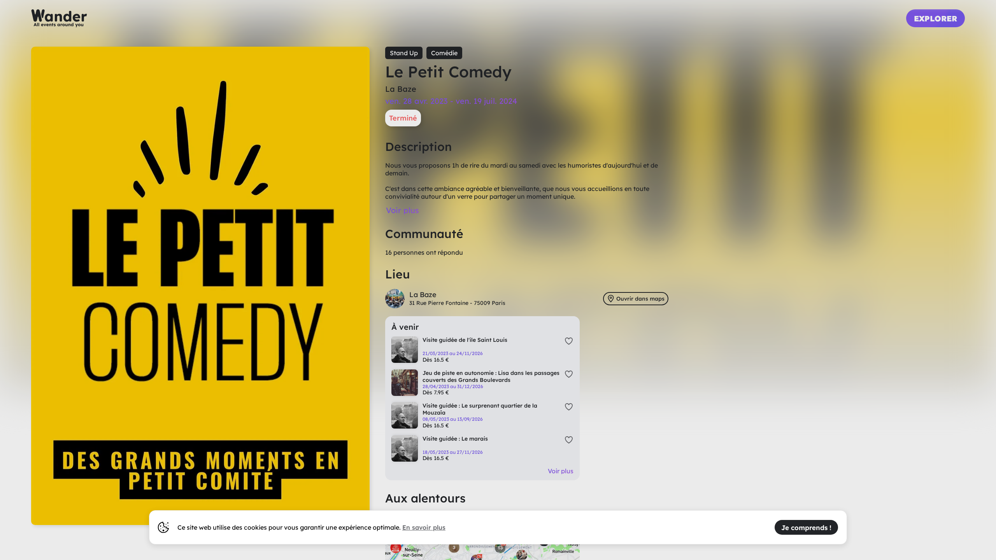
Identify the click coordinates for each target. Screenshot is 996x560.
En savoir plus (423, 527)
